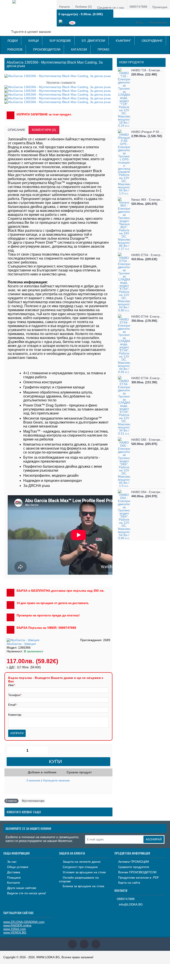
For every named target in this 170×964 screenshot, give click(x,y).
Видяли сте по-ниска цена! (26, 893)
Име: (12, 685)
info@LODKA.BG (131, 904)
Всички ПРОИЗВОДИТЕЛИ (137, 872)
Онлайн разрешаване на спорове (79, 879)
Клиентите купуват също (24, 812)
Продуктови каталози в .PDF (138, 877)
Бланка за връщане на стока (83, 886)
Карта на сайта (129, 882)
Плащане (14, 877)
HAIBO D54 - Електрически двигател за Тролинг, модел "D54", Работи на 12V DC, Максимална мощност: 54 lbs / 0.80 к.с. (147, 492)
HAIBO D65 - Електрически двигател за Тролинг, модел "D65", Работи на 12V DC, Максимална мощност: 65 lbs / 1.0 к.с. (147, 439)
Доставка (13, 872)
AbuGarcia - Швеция (21, 644)
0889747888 (126, 899)
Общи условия (17, 867)
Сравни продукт (79, 772)
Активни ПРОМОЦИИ (133, 861)
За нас (12, 861)
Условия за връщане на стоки (84, 872)
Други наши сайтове (21, 888)
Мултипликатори (33, 800)
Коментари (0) (44, 130)
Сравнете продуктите (133, 867)
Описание (16, 130)
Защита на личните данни (81, 861)
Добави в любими (42, 772)
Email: (12, 704)
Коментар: (15, 714)
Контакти (13, 882)
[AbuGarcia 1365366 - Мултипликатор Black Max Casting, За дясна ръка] (57, 87)
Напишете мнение (56, 780)
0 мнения (33, 780)
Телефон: (15, 695)
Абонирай (154, 839)
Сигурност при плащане (80, 867)
